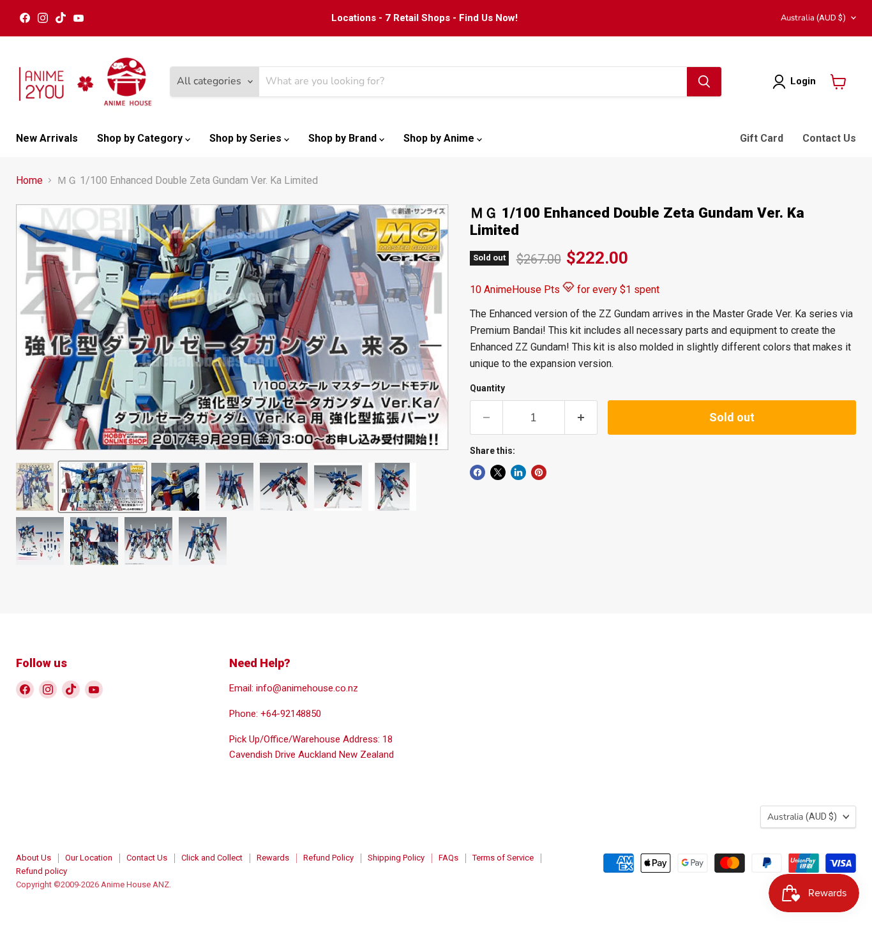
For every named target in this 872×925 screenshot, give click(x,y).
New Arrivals (47, 138)
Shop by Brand (343, 138)
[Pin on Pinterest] (538, 472)
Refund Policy (328, 857)
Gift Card (761, 138)
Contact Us (829, 138)
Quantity (487, 388)
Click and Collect (212, 857)
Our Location (88, 857)
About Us (33, 857)
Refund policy (41, 871)
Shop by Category (141, 138)
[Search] (704, 81)
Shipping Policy (396, 857)
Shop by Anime (440, 138)
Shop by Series (246, 138)
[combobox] (473, 81)
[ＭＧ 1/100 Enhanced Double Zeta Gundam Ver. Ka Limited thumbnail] (35, 487)
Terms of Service (503, 857)
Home (29, 180)
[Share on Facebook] (477, 472)
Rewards (273, 857)
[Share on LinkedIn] (518, 472)
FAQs (448, 857)
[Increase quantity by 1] (581, 417)
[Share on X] (498, 472)
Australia (813, 18)
